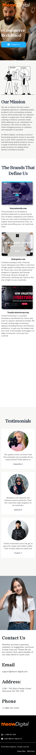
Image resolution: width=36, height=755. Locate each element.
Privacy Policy (21, 751)
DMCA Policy (31, 751)
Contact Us (15, 45)
